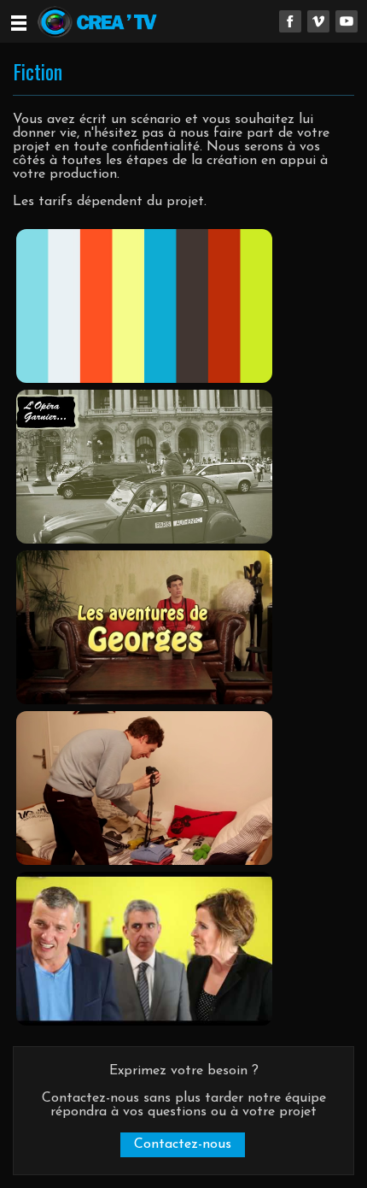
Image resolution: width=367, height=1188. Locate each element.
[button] (182, 1144)
